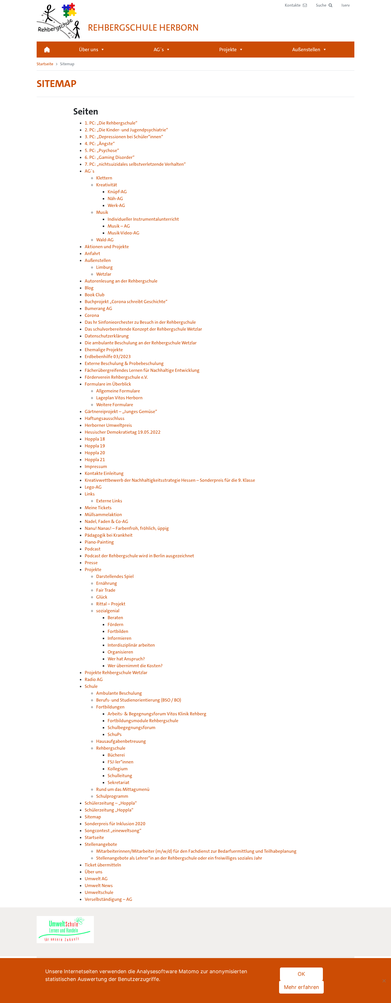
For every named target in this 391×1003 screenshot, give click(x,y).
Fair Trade (105, 590)
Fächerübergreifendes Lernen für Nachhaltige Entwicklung (142, 370)
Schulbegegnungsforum (131, 727)
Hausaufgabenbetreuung (121, 741)
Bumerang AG (98, 308)
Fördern (115, 624)
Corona (92, 315)
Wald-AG (105, 240)
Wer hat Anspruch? (126, 659)
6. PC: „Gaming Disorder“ (110, 157)
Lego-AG (93, 487)
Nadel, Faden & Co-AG (106, 521)
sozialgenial (107, 611)
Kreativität (106, 185)
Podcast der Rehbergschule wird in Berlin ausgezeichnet (139, 556)
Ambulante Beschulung (119, 693)
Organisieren (120, 652)
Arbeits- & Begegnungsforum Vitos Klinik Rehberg (157, 714)
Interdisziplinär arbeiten (131, 645)
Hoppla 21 (95, 460)
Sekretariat (118, 782)
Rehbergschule (110, 748)
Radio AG (94, 679)
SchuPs (115, 734)
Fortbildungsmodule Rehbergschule (143, 721)
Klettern (104, 178)
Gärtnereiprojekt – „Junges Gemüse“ (121, 411)
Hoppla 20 (95, 453)
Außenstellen (306, 49)
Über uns (88, 49)
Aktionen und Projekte (107, 247)
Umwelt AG (96, 879)
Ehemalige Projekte (104, 350)
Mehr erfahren (301, 987)
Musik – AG (119, 226)
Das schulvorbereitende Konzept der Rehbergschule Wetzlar (143, 329)
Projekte (228, 49)
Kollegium (118, 769)
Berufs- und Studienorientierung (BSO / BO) (138, 700)
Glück (101, 597)
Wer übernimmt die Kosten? (135, 666)
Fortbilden (118, 631)
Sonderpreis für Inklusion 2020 (115, 824)
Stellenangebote (101, 844)
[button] (324, 5)
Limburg (104, 267)
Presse (91, 563)
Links (90, 494)
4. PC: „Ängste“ (100, 144)
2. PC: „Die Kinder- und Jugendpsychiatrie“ (126, 130)
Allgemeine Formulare (118, 391)
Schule (91, 686)
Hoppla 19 (95, 446)
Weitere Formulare (114, 405)
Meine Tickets (98, 508)
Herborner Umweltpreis (108, 425)
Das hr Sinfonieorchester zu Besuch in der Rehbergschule (140, 322)
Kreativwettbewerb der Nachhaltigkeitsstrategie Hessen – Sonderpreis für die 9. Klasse (170, 480)
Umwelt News (99, 885)
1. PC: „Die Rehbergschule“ (111, 123)
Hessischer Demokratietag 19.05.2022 (123, 432)
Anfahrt (92, 253)
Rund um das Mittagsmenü (122, 789)
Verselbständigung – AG (108, 899)
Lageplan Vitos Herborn (119, 398)
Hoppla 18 (95, 439)
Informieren (119, 638)
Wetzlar (103, 274)
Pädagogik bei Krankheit (109, 535)
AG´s (159, 49)
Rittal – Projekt (110, 604)
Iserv (345, 5)
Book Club (94, 295)
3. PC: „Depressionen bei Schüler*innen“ (124, 137)
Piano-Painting (99, 542)
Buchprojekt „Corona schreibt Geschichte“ (126, 302)
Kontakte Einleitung (104, 473)
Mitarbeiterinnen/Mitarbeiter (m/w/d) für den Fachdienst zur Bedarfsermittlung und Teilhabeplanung (196, 851)
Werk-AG (116, 205)
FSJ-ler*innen (120, 762)
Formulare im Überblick (108, 384)
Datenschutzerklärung (107, 336)
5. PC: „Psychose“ (102, 150)
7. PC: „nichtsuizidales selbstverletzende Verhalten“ (135, 164)
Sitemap (93, 817)
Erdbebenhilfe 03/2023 (108, 357)
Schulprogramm (112, 796)
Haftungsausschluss (105, 418)
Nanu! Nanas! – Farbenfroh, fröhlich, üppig (127, 528)
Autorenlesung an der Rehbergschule (121, 281)
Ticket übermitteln (103, 865)
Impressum (96, 466)
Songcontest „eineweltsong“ (113, 831)
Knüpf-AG (117, 192)
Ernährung (106, 583)
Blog (89, 288)
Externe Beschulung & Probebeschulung (124, 363)
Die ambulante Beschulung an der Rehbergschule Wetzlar (141, 343)
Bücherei (116, 755)
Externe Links (109, 501)
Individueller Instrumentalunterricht (143, 219)
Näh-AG (115, 199)
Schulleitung (120, 776)
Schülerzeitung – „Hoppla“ (111, 803)
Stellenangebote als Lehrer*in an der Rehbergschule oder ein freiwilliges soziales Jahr (179, 858)
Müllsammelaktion (103, 515)
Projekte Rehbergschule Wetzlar (116, 673)
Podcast (92, 549)
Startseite (47, 49)
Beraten (115, 618)
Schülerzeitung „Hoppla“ (109, 810)
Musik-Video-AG (123, 233)
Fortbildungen (110, 707)
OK (301, 974)
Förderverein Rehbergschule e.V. (116, 377)
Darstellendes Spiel (115, 576)
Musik (102, 212)
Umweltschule (99, 892)
